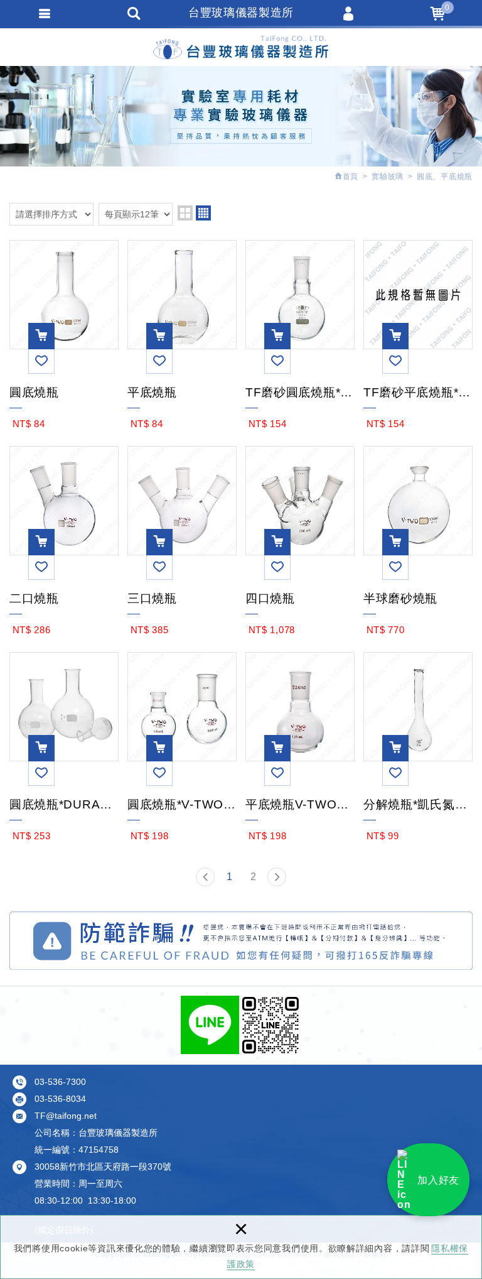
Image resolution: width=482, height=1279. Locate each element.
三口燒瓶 (182, 597)
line (210, 1025)
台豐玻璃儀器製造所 (241, 12)
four (203, 212)
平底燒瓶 (182, 391)
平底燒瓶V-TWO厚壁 (300, 803)
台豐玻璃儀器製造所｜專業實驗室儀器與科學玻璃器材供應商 (241, 45)
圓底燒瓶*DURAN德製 (64, 803)
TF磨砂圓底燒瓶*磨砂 (300, 391)
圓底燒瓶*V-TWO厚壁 (182, 803)
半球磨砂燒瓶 (418, 597)
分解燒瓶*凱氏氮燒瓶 (418, 803)
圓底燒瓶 (64, 391)
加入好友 (438, 1180)
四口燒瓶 (300, 597)
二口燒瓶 (64, 597)
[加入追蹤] (41, 360)
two (185, 212)
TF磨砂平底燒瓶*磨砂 (418, 391)
